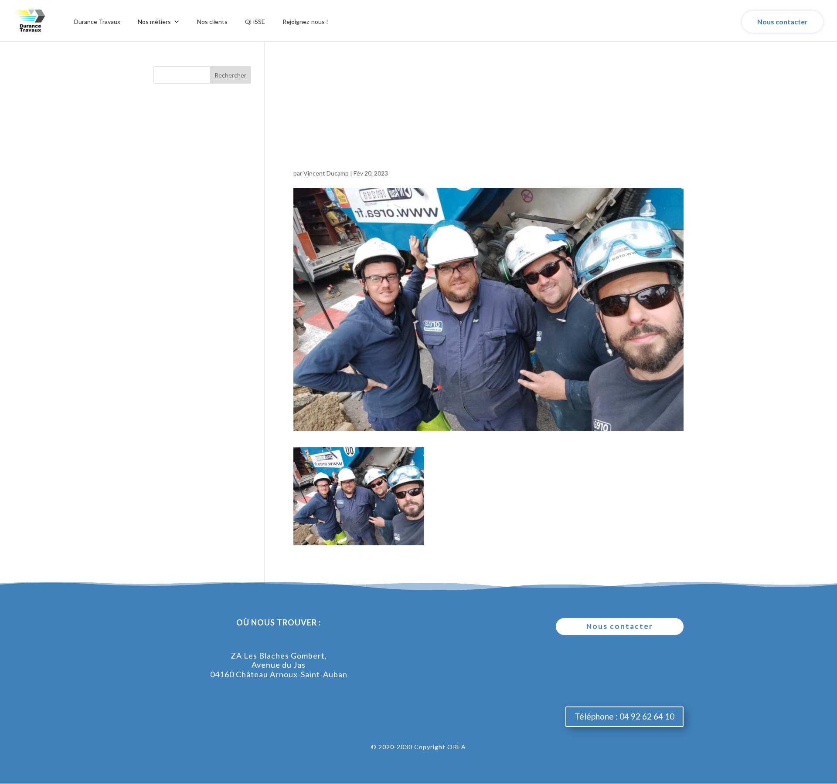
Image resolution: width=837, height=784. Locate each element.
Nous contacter (782, 21)
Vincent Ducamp (326, 173)
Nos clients (212, 21)
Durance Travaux (97, 21)
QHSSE (255, 21)
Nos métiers (154, 21)
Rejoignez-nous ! (305, 21)
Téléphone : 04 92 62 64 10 (624, 716)
